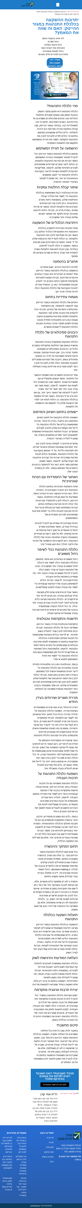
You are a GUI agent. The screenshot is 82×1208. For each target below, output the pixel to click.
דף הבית (76, 12)
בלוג (69, 12)
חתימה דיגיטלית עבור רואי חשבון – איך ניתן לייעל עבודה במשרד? (21, 1187)
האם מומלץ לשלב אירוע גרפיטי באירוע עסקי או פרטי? (7, 1184)
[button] (57, 4)
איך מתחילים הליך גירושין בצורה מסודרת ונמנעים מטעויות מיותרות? (21, 1165)
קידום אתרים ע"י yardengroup (41, 1206)
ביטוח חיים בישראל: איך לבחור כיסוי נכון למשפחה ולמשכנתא (6, 1162)
